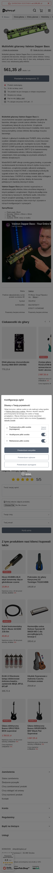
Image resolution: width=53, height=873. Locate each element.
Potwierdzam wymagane (26, 465)
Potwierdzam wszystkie (26, 450)
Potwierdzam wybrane (26, 457)
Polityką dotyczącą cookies (15, 411)
